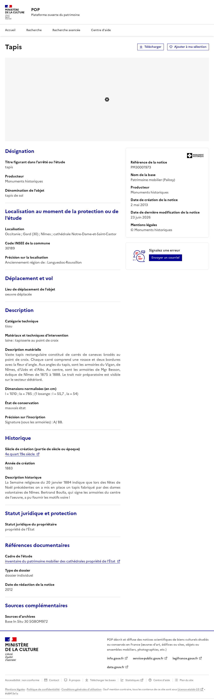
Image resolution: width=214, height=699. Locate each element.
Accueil (10, 30)
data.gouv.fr (115, 667)
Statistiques (132, 680)
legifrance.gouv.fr (185, 658)
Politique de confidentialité (43, 689)
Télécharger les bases (103, 680)
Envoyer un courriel (166, 257)
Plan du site (186, 680)
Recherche (34, 30)
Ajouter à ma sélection (190, 47)
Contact (54, 680)
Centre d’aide (161, 680)
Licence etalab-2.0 (188, 689)
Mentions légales (15, 689)
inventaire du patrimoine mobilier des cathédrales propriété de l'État (60, 561)
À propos (74, 680)
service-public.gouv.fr (148, 658)
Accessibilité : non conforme (22, 680)
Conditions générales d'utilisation (81, 689)
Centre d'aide (101, 30)
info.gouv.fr (115, 658)
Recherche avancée (66, 30)
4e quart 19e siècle (20, 453)
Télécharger (152, 47)
